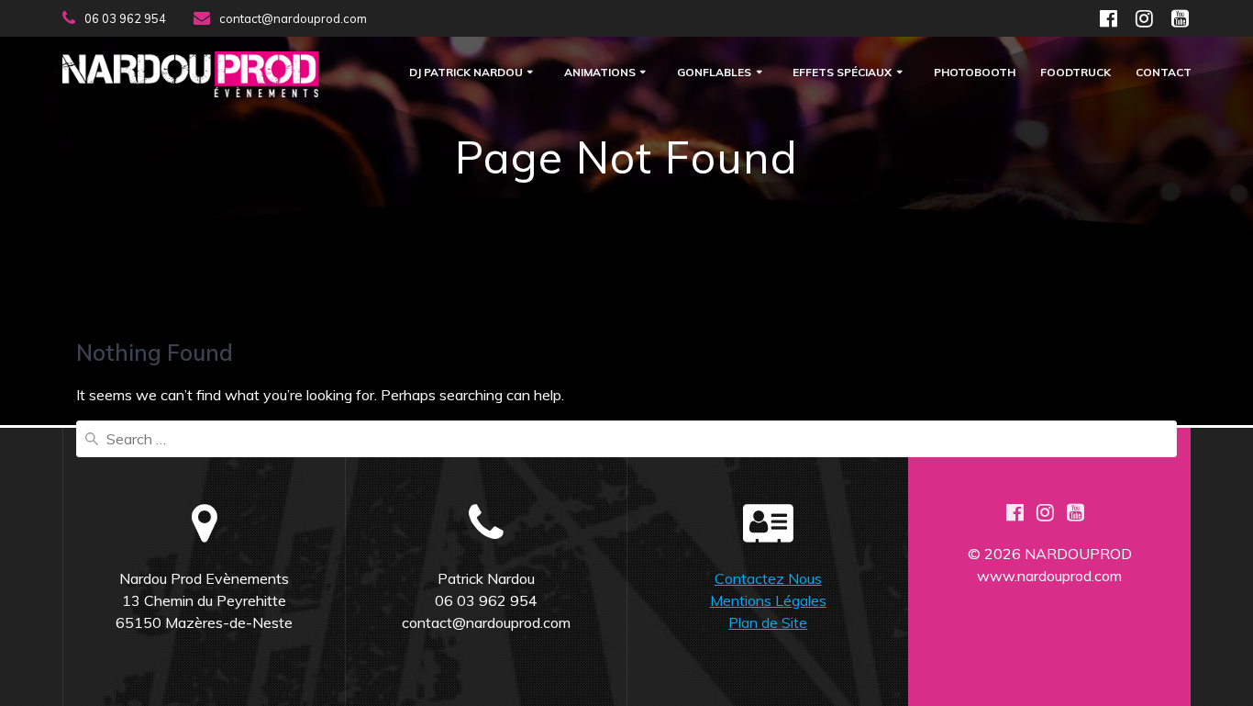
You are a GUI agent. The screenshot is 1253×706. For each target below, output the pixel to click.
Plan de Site (767, 622)
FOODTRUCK (1075, 73)
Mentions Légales (768, 600)
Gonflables (714, 73)
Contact (1164, 73)
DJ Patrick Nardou (466, 73)
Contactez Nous (768, 578)
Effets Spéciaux (842, 73)
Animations (600, 73)
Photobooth (974, 73)
